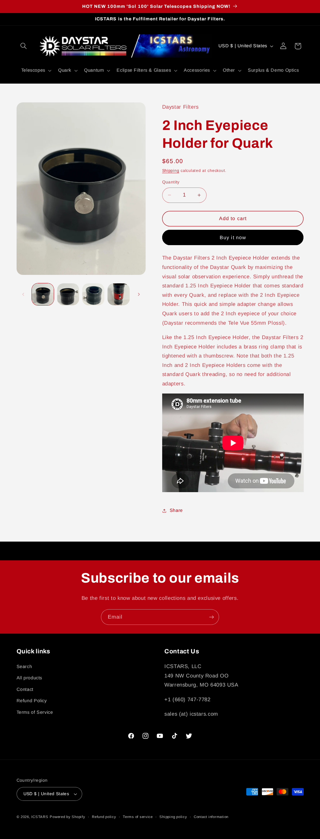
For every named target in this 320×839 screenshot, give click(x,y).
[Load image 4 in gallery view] (118, 294)
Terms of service (138, 817)
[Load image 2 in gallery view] (68, 294)
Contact (25, 689)
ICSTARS (39, 817)
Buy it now (233, 237)
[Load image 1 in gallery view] (43, 294)
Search (24, 666)
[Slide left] (23, 294)
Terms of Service (35, 712)
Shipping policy (173, 817)
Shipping (170, 170)
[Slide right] (139, 294)
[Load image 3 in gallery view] (93, 294)
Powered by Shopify (67, 817)
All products (29, 677)
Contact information (211, 817)
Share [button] (176, 510)
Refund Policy (32, 700)
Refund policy (104, 817)
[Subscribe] (211, 617)
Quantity (171, 182)
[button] (24, 46)
